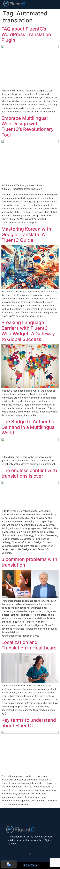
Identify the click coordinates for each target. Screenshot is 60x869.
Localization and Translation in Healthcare (29, 645)
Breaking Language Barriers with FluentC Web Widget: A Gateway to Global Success (28, 331)
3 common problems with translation (29, 562)
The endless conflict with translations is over (29, 473)
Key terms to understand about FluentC (28, 722)
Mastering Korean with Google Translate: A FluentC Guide (26, 234)
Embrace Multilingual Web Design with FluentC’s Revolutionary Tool (27, 126)
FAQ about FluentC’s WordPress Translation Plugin (26, 34)
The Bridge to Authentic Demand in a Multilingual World (28, 427)
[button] (45, 2)
